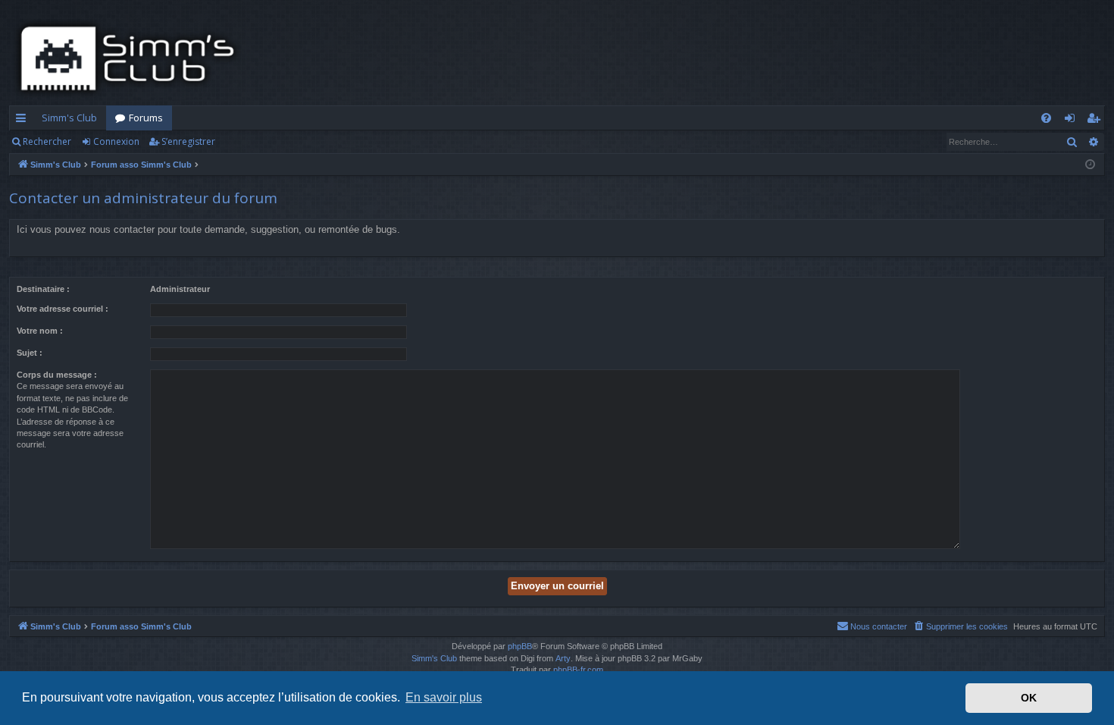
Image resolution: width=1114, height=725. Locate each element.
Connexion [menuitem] (1072, 120)
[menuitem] (1046, 117)
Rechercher (47, 141)
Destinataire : (43, 288)
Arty (563, 658)
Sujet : (29, 352)
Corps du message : (57, 374)
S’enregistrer (188, 141)
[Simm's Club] (132, 58)
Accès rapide (24, 120)
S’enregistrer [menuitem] (1096, 120)
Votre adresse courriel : (62, 308)
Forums (146, 117)
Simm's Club (69, 117)
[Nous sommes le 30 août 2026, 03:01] (1090, 165)
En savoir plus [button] (443, 697)
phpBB (520, 646)
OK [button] (1029, 698)
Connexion (116, 141)
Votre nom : (40, 330)
